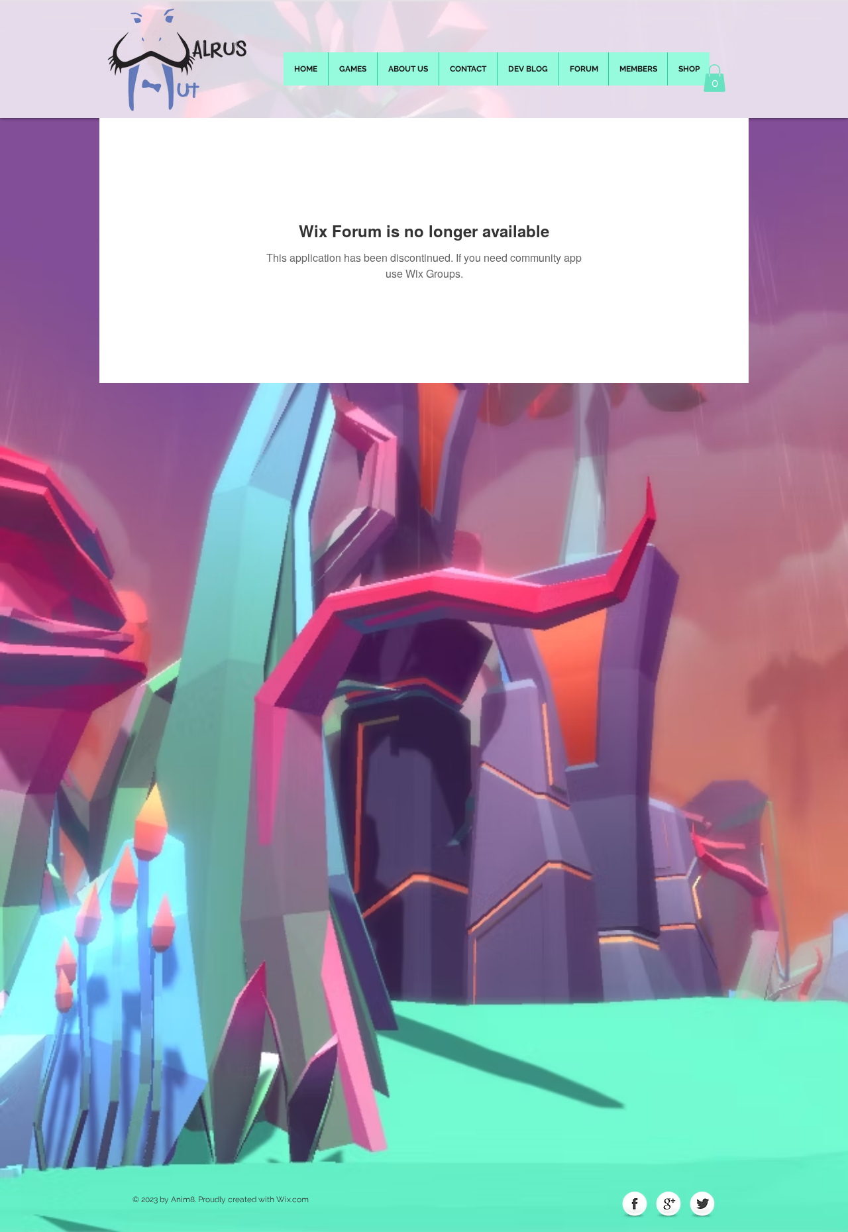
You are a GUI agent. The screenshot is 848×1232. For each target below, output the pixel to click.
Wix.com (292, 1199)
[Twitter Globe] (702, 1204)
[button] (714, 78)
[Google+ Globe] (668, 1204)
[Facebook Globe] (634, 1204)
